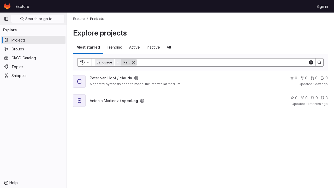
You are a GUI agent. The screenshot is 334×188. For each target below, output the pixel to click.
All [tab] (169, 47)
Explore (22, 6)
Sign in (322, 6)
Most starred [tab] (88, 47)
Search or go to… (39, 18)
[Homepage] (7, 6)
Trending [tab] (114, 47)
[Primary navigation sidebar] (6, 19)
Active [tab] (134, 47)
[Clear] (311, 62)
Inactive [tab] (153, 47)
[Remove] (133, 62)
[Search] (319, 62)
